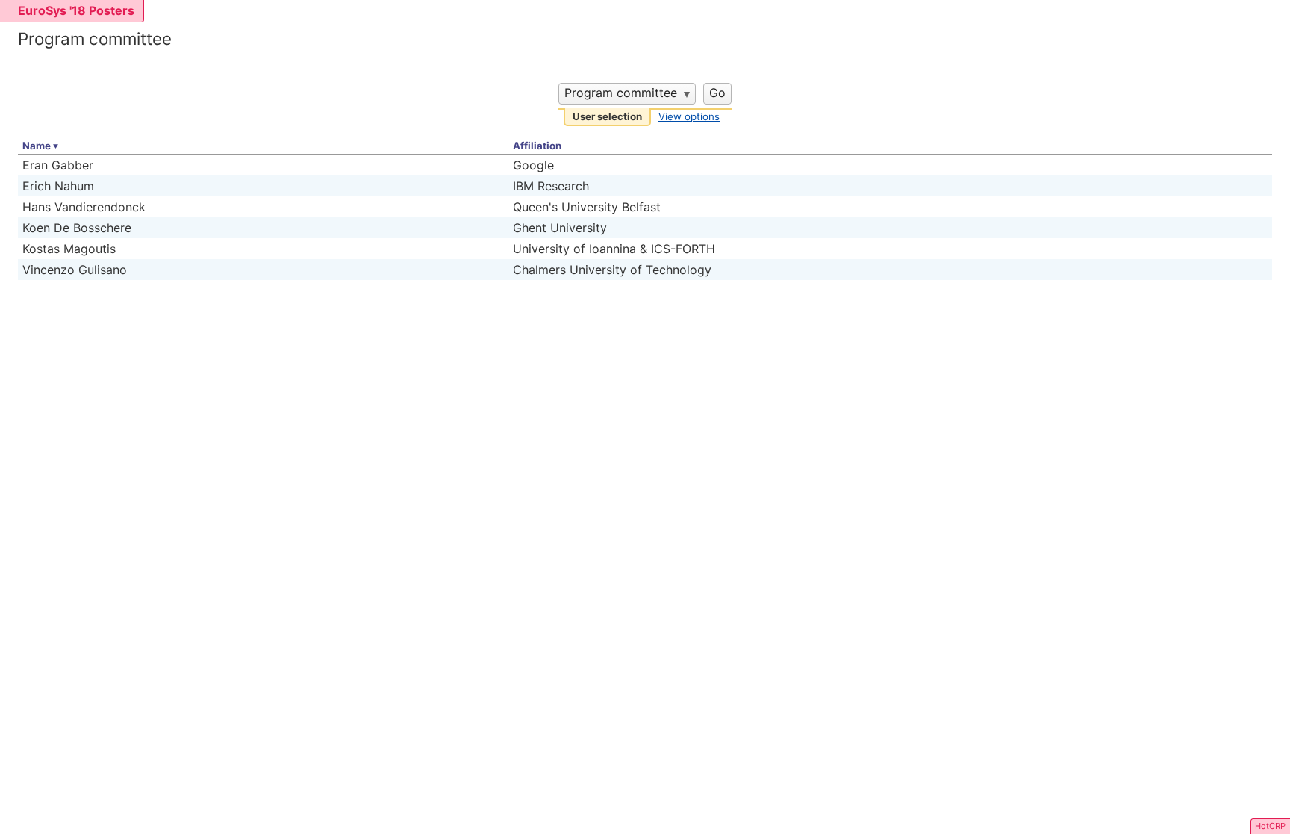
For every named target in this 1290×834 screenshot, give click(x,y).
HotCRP (1270, 826)
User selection (607, 116)
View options (689, 116)
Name (36, 146)
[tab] (607, 117)
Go (717, 92)
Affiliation (537, 146)
